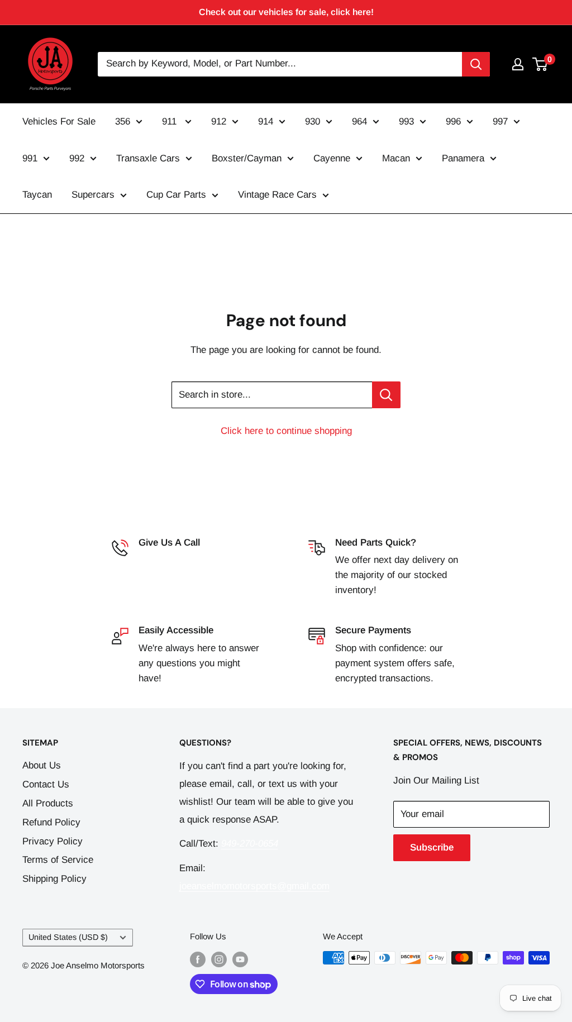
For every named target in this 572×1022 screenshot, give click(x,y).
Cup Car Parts (176, 194)
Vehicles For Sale (59, 121)
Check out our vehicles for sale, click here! (286, 12)
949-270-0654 (167, 560)
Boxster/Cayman (247, 158)
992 (76, 158)
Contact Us (45, 784)
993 (406, 121)
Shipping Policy (54, 878)
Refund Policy (51, 822)
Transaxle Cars (148, 158)
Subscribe (432, 847)
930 (312, 121)
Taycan (37, 194)
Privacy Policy (52, 841)
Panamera (463, 158)
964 (359, 121)
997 (500, 121)
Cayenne (331, 158)
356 (122, 121)
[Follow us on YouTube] (240, 959)
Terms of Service (57, 859)
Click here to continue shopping (286, 431)
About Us (41, 765)
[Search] (476, 64)
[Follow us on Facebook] (198, 959)
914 (265, 121)
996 (453, 121)
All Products (47, 803)
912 (218, 121)
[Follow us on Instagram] (219, 959)
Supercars (93, 194)
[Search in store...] (386, 394)
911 (170, 121)
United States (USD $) (68, 937)
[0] (540, 64)
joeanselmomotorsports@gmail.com (254, 886)
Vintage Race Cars (277, 194)
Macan (396, 158)
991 (29, 158)
